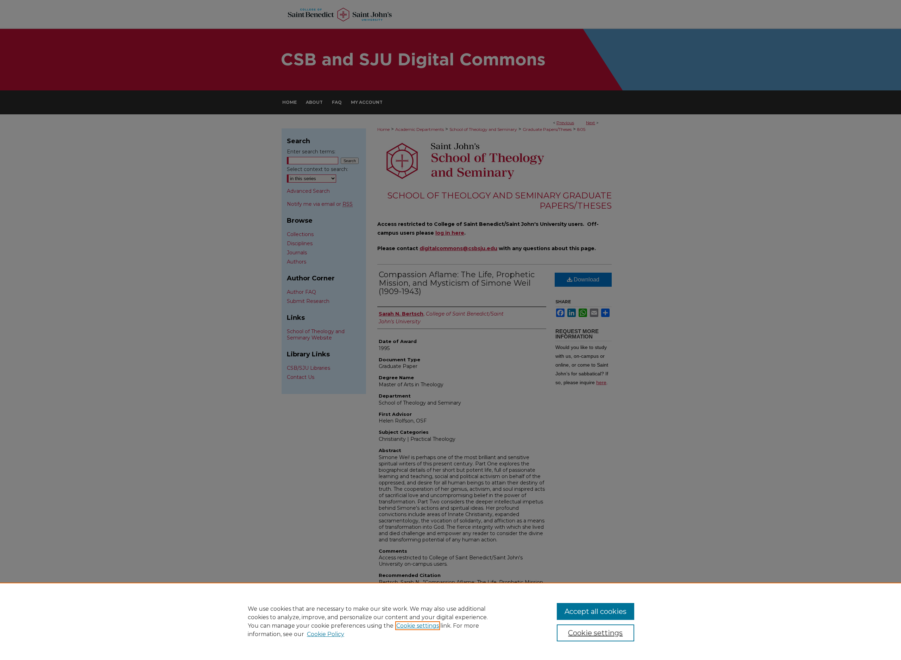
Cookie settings (417, 625)
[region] (450, 621)
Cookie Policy (325, 634)
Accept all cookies (595, 611)
